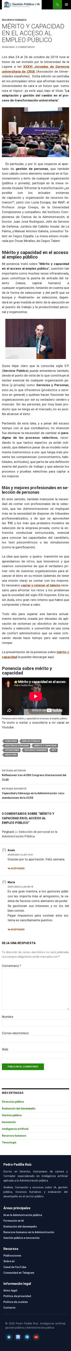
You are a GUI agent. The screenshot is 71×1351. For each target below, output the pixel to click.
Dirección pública (13, 1101)
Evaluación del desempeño (18, 1108)
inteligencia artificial (15, 1128)
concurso (11, 741)
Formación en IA (13, 1220)
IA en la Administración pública (22, 1215)
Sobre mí (9, 1261)
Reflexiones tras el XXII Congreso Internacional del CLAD (34, 775)
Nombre (7, 1017)
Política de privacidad (17, 1296)
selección (10, 754)
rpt (54, 750)
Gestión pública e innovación (21, 1237)
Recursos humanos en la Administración (28, 1232)
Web (5, 1049)
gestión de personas (17, 745)
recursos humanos (35, 750)
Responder (18, 868)
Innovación (9, 1122)
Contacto (9, 1307)
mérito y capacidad (45, 745)
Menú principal (66, 4)
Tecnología (9, 1142)
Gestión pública (12, 1115)
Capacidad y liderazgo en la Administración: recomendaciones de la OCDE (33, 793)
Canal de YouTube (14, 1267)
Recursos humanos (14, 20)
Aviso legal (10, 1290)
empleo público (31, 741)
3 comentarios (25, 47)
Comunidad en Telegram (18, 1272)
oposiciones (12, 750)
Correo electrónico (15, 1033)
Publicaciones (12, 1255)
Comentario (11, 966)
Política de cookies (15, 1301)
